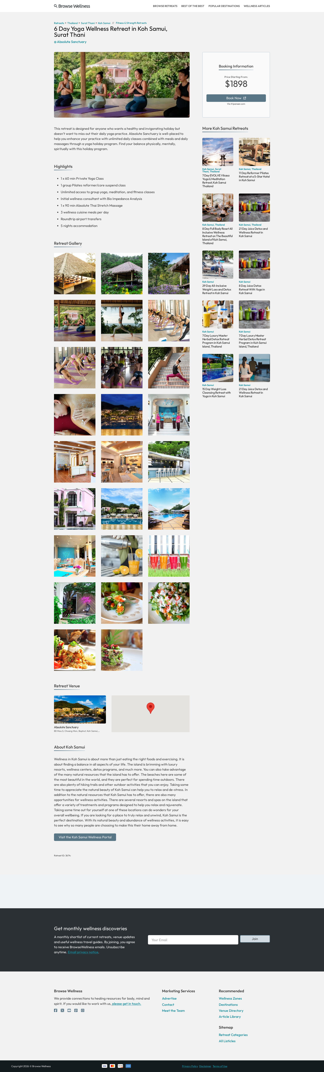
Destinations (228, 1004)
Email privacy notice (83, 952)
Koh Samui (222, 128)
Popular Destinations (224, 6)
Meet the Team (173, 1010)
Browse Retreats (165, 6)
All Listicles (227, 1041)
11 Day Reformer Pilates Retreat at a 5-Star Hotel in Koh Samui (254, 176)
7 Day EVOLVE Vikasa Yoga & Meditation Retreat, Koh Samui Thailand (216, 180)
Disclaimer (205, 1066)
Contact (168, 1004)
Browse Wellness (74, 6)
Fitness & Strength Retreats (131, 23)
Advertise (169, 998)
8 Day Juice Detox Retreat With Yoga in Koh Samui (252, 289)
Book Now (234, 98)
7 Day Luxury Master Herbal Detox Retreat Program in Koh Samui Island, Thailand (216, 341)
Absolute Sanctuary (66, 727)
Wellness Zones (230, 998)
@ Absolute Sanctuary (70, 42)
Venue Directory (231, 1010)
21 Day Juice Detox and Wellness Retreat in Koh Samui (253, 232)
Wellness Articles (257, 6)
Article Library (230, 1016)
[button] (150, 708)
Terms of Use (220, 1066)
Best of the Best (192, 6)
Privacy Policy (190, 1066)
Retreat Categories (233, 1035)
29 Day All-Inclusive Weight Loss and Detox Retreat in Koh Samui (216, 289)
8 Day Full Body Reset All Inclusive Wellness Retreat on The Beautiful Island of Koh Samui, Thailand (217, 236)
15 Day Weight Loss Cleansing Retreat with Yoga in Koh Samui (216, 392)
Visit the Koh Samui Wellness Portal (85, 837)
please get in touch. (126, 1003)
